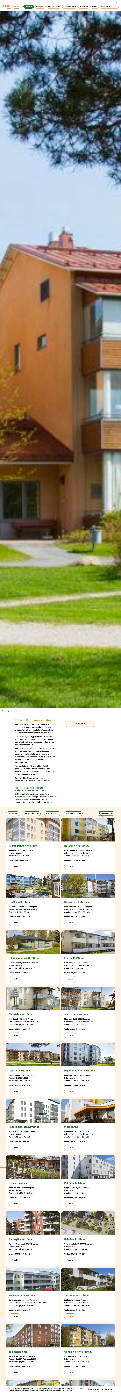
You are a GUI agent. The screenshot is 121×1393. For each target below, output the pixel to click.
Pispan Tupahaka (18, 1183)
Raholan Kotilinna (74, 1239)
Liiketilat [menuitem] (94, 7)
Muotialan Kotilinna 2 (77, 1014)
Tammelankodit (18, 1351)
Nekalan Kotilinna (19, 1070)
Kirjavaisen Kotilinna (76, 902)
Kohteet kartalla (107, 813)
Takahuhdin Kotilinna (76, 1295)
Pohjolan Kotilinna (75, 1183)
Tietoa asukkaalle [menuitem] (54, 7)
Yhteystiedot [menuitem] (84, 7)
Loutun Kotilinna (74, 958)
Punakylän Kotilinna (21, 1239)
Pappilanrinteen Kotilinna (24, 1126)
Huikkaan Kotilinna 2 (21, 902)
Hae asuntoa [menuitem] (40, 7)
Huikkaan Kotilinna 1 (76, 845)
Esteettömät (12, 814)
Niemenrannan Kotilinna (23, 845)
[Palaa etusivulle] (10, 6)
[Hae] (116, 7)
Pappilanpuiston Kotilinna (79, 1070)
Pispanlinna (71, 1126)
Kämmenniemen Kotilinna (24, 958)
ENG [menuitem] (116, 2)
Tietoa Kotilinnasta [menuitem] (69, 7)
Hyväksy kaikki (93, 1389)
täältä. (47, 781)
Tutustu (15, 866)
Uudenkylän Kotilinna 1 (78, 1351)
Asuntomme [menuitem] (29, 7)
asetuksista (67, 1390)
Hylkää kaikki (107, 1389)
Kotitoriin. (51, 802)
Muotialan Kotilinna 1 (21, 1014)
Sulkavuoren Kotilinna (22, 1295)
